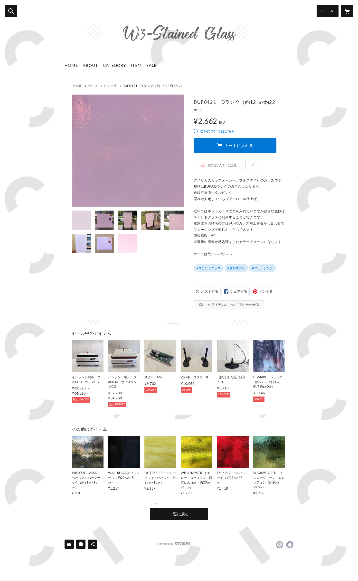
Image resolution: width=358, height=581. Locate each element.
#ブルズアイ (236, 268)
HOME (71, 65)
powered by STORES (174, 544)
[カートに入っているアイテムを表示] (347, 11)
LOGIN (327, 11)
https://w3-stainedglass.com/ (289, 544)
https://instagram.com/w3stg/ (279, 544)
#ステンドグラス (209, 268)
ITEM (136, 65)
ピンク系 (110, 86)
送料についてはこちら (217, 131)
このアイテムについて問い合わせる (232, 304)
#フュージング (262, 268)
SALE (151, 65)
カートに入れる (239, 145)
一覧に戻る (179, 514)
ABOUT (90, 65)
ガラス (93, 86)
